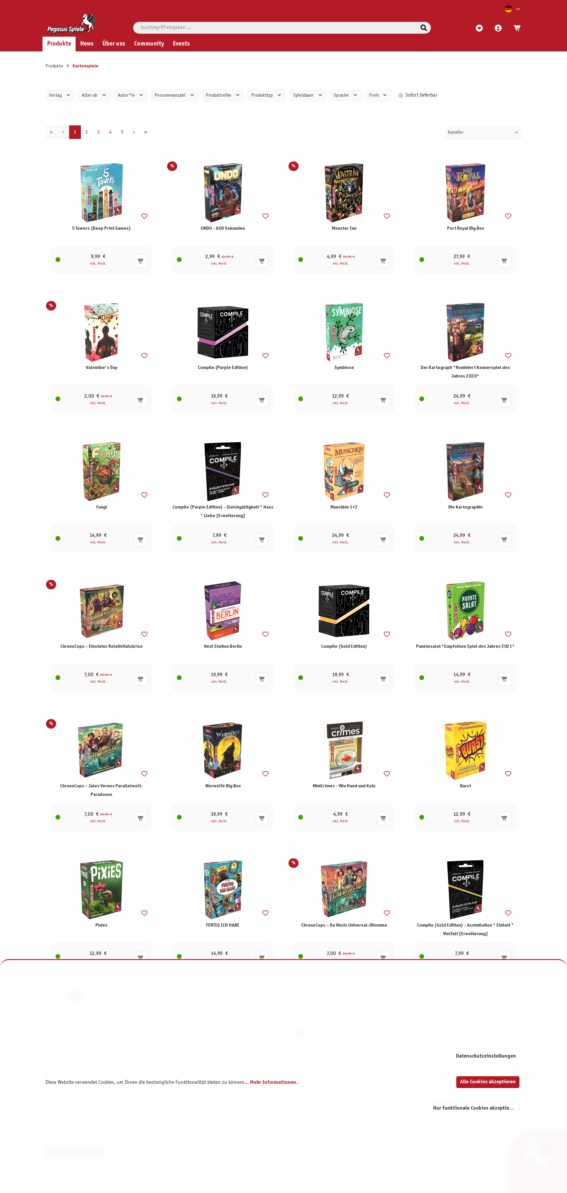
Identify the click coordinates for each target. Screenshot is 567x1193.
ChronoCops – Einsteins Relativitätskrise (101, 646)
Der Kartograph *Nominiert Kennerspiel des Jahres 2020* (465, 371)
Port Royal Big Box (465, 228)
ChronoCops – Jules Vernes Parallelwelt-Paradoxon (101, 790)
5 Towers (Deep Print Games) (101, 228)
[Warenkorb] (515, 28)
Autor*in (127, 95)
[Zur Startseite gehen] (71, 23)
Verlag (56, 95)
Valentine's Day (101, 367)
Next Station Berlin (223, 646)
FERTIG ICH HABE (222, 925)
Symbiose (344, 367)
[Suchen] (424, 28)
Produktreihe (219, 95)
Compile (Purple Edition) (223, 367)
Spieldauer (304, 95)
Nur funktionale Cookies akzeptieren (475, 1108)
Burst (465, 786)
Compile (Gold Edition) (344, 646)
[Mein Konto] (498, 28)
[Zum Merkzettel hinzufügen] (144, 216)
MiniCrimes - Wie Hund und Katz (344, 786)
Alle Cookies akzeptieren (488, 1081)
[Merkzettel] (479, 28)
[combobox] (275, 28)
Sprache (342, 95)
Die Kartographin (465, 507)
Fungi (101, 507)
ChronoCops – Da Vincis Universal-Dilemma (344, 925)
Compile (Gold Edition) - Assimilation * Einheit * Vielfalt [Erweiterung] (465, 929)
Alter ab (90, 95)
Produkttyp (262, 95)
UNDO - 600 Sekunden (223, 228)
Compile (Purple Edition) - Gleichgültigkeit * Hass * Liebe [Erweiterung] (222, 511)
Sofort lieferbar (421, 95)
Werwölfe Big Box (223, 786)
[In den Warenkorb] (141, 261)
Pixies (101, 925)
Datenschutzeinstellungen (486, 1056)
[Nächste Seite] (134, 132)
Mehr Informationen (273, 1082)
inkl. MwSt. (98, 264)
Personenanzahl (170, 95)
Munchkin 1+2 (344, 507)
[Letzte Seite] (146, 132)
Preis (374, 95)
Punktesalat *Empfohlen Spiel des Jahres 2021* (465, 646)
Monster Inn (344, 228)
